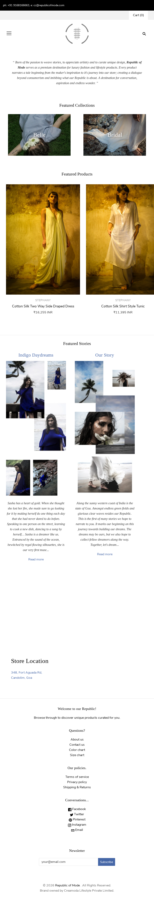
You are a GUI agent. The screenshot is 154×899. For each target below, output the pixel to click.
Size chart (77, 755)
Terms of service (77, 777)
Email (78, 830)
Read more (36, 559)
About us (77, 739)
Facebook (78, 809)
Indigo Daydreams (35, 355)
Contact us (77, 745)
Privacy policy (77, 782)
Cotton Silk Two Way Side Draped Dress (43, 306)
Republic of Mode (67, 885)
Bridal (114, 135)
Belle (39, 135)
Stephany (43, 300)
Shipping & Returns (77, 787)
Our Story (104, 355)
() (138, 15)
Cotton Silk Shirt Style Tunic (123, 306)
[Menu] (9, 34)
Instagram (78, 824)
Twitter (78, 814)
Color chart (77, 750)
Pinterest (78, 819)
